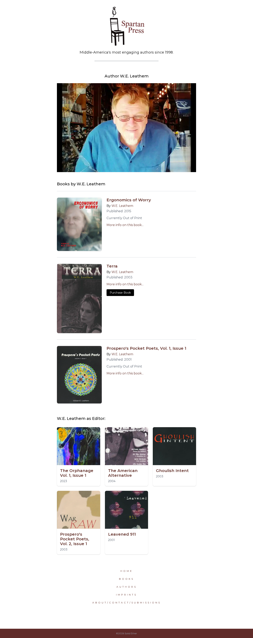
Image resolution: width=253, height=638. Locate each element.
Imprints (126, 594)
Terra (112, 266)
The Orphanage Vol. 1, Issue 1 (76, 473)
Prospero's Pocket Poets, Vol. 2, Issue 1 (74, 539)
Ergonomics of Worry (129, 200)
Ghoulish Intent (172, 470)
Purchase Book (120, 292)
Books (126, 578)
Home (126, 570)
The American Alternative (123, 473)
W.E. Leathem (122, 206)
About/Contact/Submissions (126, 602)
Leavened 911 (122, 534)
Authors (126, 586)
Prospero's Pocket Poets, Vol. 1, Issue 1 (146, 348)
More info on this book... (125, 225)
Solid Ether (131, 633)
